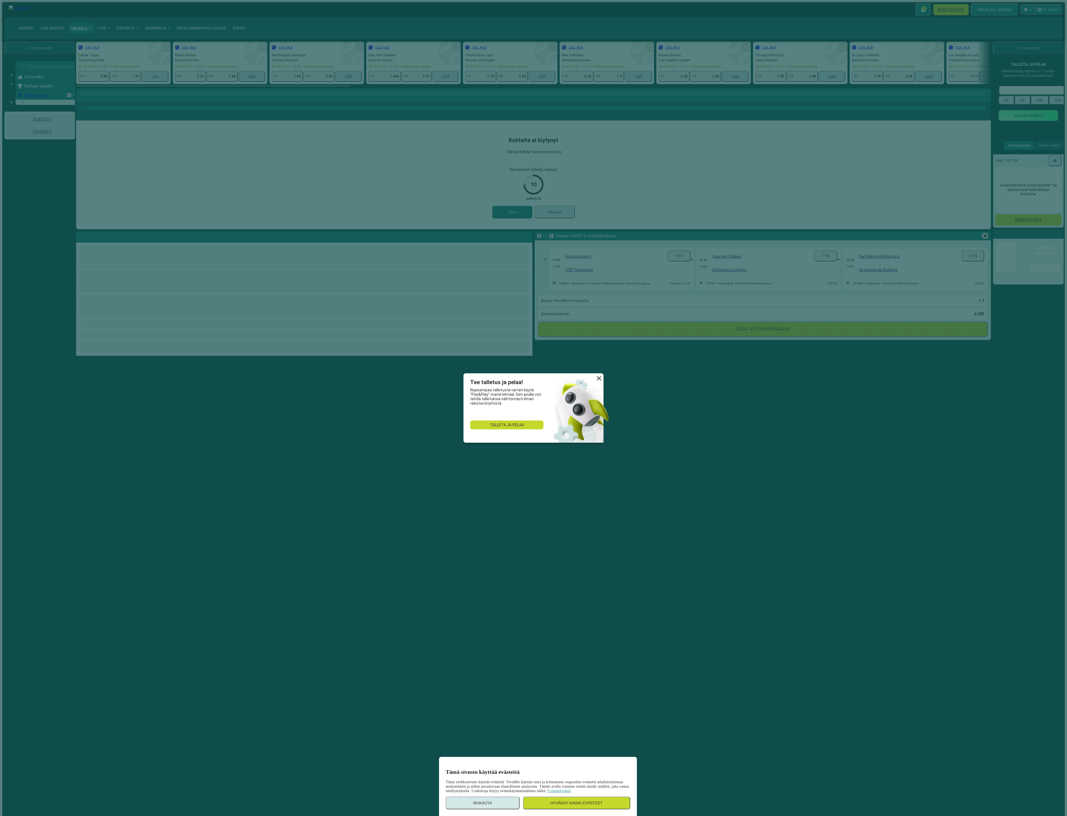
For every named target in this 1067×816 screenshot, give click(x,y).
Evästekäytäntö (559, 791)
